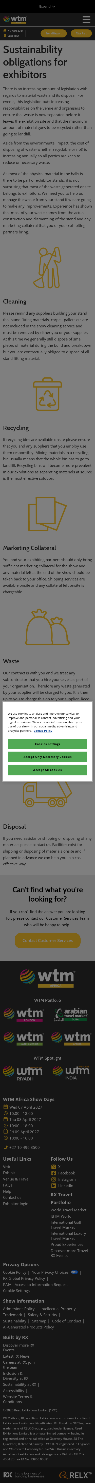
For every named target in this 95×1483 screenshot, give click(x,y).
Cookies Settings (47, 744)
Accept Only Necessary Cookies (48, 757)
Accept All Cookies (47, 770)
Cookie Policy (43, 731)
